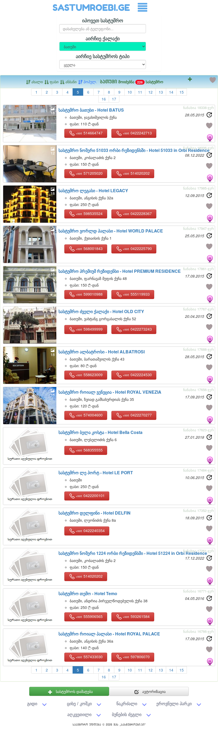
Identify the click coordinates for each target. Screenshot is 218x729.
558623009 (89, 374)
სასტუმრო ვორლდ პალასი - (110, 231)
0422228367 (137, 213)
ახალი (36, 81)
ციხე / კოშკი (79, 703)
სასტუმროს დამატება (74, 691)
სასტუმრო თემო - (87, 593)
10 (130, 92)
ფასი (53, 81)
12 (150, 92)
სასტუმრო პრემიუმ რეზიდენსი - (119, 271)
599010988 (89, 294)
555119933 (136, 294)
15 (181, 92)
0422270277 (137, 415)
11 (140, 92)
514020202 (136, 173)
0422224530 (137, 374)
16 (104, 99)
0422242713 (137, 132)
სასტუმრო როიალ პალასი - (109, 634)
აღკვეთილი (79, 714)
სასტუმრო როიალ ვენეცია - (109, 392)
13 (161, 92)
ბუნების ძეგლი (126, 714)
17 (114, 99)
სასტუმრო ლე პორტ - (95, 472)
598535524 (89, 213)
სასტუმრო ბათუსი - (91, 110)
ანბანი (70, 81)
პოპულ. (89, 81)
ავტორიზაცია (153, 691)
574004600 (89, 415)
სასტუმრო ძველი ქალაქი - (101, 311)
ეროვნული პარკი (174, 703)
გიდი (32, 703)
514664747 (89, 132)
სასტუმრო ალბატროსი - (101, 352)
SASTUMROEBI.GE (91, 7)
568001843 (89, 248)
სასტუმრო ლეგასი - (93, 190)
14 (171, 92)
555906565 (89, 616)
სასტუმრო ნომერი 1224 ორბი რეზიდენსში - (132, 553)
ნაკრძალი (126, 703)
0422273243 (137, 329)
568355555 (89, 450)
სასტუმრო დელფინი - (94, 513)
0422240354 (90, 530)
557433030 (89, 656)
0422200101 (90, 495)
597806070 (136, 656)
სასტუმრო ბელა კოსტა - (100, 432)
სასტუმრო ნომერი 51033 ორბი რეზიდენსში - (133, 150)
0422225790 (137, 248)
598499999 (89, 329)
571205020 (89, 173)
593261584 (136, 616)
